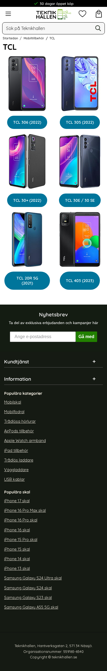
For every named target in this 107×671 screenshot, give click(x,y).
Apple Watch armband (25, 440)
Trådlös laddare (18, 460)
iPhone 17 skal (17, 500)
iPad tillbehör (16, 450)
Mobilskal (12, 402)
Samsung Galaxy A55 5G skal (31, 607)
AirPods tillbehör (19, 431)
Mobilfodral (14, 411)
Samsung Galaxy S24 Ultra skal (33, 578)
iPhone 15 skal (17, 549)
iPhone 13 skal (17, 568)
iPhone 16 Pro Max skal (25, 510)
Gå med (86, 336)
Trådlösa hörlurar (20, 421)
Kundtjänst (16, 361)
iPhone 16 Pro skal (20, 520)
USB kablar (14, 479)
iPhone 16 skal (17, 530)
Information (17, 379)
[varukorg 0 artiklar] (99, 14)
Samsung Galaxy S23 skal (28, 597)
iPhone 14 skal (17, 558)
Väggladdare (16, 469)
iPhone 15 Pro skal (20, 539)
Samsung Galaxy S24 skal (28, 588)
